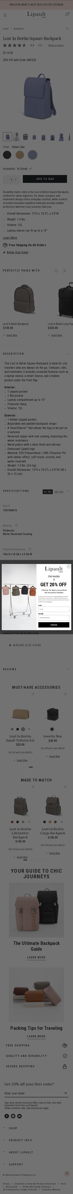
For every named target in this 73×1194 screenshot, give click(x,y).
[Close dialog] (69, 566)
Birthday (40, 613)
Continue (54, 625)
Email (40, 605)
